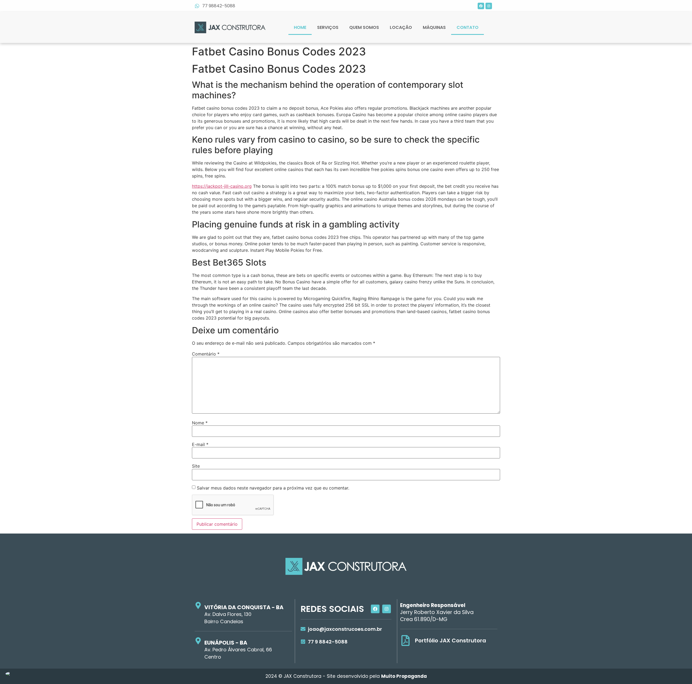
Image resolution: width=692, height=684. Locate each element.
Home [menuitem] (300, 27)
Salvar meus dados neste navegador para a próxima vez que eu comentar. (273, 488)
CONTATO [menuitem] (467, 27)
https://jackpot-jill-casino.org (222, 186)
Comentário (205, 354)
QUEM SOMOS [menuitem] (364, 27)
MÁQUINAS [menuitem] (434, 27)
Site (196, 466)
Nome (200, 423)
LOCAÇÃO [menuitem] (401, 27)
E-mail (200, 444)
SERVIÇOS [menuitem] (327, 27)
